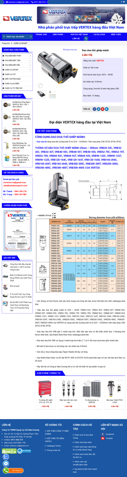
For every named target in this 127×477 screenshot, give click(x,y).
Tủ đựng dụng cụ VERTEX (92, 401)
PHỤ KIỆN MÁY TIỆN (12, 60)
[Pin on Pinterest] (102, 109)
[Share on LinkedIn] (107, 109)
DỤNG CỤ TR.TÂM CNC (14, 88)
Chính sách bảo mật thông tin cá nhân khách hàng (84, 448)
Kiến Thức (116, 34)
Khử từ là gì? (15, 286)
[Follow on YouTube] (124, 2)
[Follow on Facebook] (121, 2)
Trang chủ (6, 43)
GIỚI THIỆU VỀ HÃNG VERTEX (54, 439)
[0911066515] (6, 470)
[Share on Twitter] (98, 109)
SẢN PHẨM (58, 34)
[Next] (74, 68)
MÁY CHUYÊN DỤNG (13, 79)
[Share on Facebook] (94, 109)
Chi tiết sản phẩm (46, 131)
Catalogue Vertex (54, 446)
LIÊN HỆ (75, 38)
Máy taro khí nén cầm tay (68, 401)
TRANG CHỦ (41, 34)
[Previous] (41, 68)
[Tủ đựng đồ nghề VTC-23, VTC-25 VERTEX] (45, 389)
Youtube (109, 438)
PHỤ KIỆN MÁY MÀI (12, 65)
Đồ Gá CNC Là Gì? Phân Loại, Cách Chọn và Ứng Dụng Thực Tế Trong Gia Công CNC (21, 306)
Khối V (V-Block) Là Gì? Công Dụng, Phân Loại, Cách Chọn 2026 (21, 278)
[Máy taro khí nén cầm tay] (69, 389)
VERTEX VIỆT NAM (79, 34)
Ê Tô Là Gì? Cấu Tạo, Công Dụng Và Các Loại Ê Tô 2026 (21, 295)
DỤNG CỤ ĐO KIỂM (12, 84)
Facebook (110, 434)
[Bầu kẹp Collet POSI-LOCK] (115, 389)
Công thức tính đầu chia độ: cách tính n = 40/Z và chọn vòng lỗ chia (20, 267)
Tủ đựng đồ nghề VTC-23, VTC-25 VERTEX (45, 401)
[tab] (46, 131)
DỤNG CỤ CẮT (10, 74)
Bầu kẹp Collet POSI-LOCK (115, 401)
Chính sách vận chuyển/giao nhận (80, 463)
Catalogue (99, 34)
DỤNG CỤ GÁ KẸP (20, 43)
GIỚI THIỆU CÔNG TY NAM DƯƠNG (56, 432)
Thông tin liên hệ (53, 450)
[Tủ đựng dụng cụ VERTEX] (92, 389)
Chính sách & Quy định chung (83, 436)
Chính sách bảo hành (83, 442)
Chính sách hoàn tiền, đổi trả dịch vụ (84, 455)
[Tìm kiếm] (86, 38)
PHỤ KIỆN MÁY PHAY (13, 56)
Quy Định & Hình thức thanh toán (85, 470)
